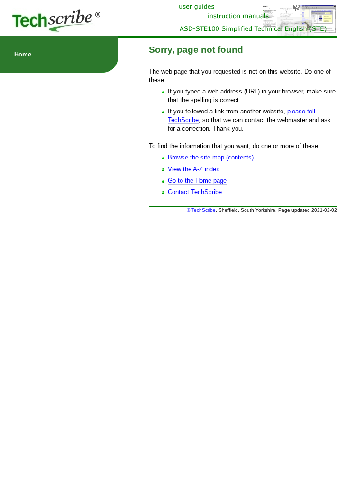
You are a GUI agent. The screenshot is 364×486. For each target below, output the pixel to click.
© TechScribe (201, 210)
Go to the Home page (197, 180)
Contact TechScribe (195, 192)
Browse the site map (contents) (211, 157)
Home (22, 54)
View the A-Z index (193, 169)
